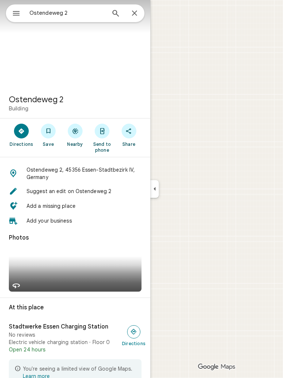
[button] (75, 173)
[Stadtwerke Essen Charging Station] (75, 338)
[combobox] (67, 12)
